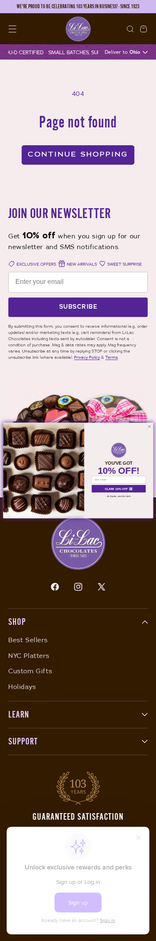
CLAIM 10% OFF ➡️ (118, 488)
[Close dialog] (149, 427)
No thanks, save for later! (118, 496)
